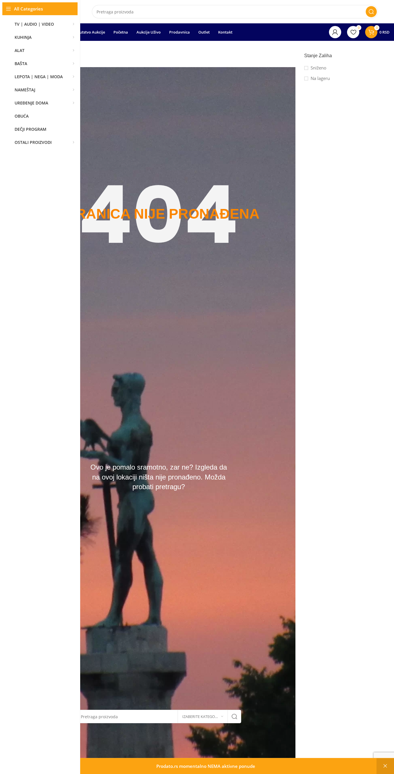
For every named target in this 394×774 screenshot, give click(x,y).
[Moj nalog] (335, 32)
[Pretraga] (371, 11)
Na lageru (320, 78)
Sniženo (318, 68)
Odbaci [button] (385, 766)
